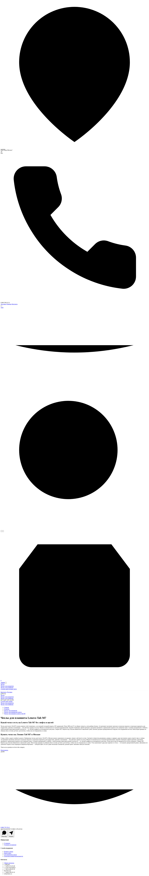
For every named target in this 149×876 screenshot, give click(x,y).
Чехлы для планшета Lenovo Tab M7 (15, 713)
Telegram (11, 836)
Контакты (15, 304)
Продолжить (4, 750)
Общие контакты (9, 863)
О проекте (7, 843)
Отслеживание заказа (10, 854)
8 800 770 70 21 (5, 827)
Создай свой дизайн (7, 701)
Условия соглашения (10, 845)
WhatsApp (4, 836)
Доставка (3, 304)
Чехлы (2, 684)
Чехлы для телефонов (7, 687)
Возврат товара (8, 851)
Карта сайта (7, 853)
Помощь (8, 304)
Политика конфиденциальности (13, 856)
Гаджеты (6, 709)
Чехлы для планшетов (7, 686)
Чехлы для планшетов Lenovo (13, 712)
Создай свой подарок (9, 689)
